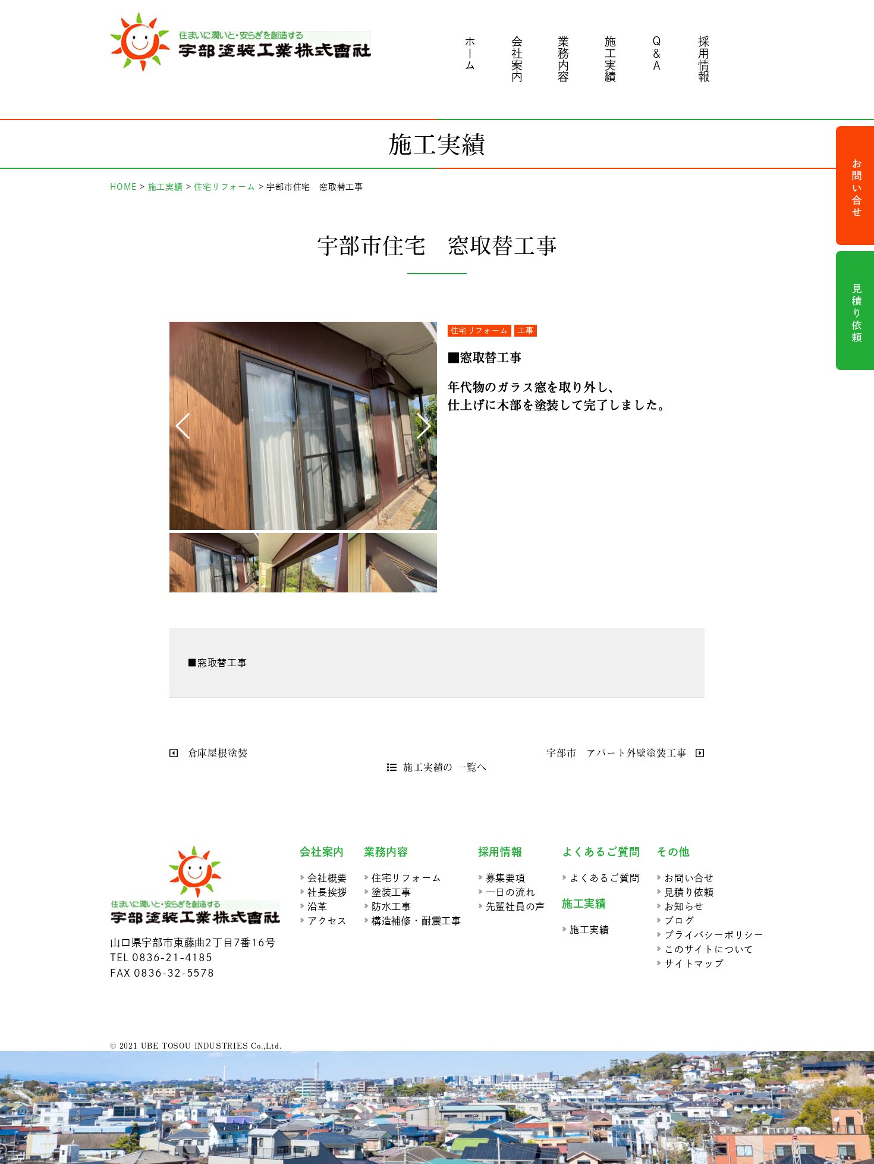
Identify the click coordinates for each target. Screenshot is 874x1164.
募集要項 (506, 878)
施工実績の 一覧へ (444, 767)
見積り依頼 (689, 892)
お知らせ (684, 906)
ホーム (470, 53)
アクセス (327, 920)
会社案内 (517, 59)
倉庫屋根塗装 (215, 752)
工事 (525, 330)
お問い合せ (689, 878)
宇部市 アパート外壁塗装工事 (618, 752)
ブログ (679, 920)
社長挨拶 (327, 892)
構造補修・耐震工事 (416, 920)
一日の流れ (511, 892)
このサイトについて (709, 949)
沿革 (317, 906)
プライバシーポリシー (714, 935)
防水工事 (391, 906)
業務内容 (564, 59)
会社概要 (327, 878)
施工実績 (610, 59)
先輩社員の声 (516, 906)
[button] (183, 426)
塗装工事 (391, 892)
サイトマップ (694, 963)
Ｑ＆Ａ (657, 53)
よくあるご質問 (605, 878)
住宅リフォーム (479, 330)
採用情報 (703, 59)
